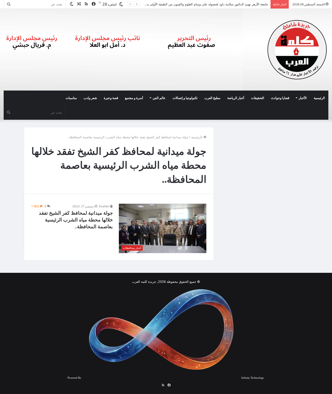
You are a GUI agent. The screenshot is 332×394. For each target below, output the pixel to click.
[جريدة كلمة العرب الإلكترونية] (297, 49)
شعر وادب (90, 98)
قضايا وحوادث (280, 98)
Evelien (104, 206)
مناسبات (71, 98)
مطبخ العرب (212, 98)
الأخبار (303, 98)
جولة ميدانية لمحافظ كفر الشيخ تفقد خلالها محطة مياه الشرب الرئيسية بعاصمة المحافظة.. (76, 219)
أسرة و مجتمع (134, 98)
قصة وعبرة (111, 98)
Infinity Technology (252, 377)
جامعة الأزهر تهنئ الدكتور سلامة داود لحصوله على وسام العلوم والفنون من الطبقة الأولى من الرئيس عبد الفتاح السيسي (187, 4)
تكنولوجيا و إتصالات (185, 98)
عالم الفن (159, 98)
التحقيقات (257, 98)
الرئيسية (319, 98)
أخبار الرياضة (235, 98)
